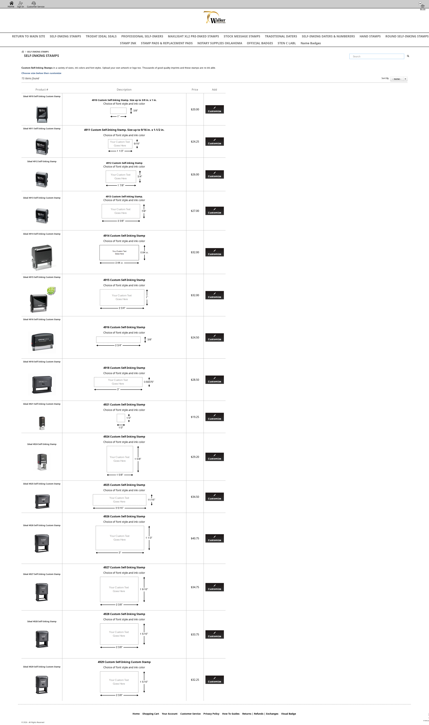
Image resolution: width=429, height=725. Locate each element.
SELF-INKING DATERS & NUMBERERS (328, 36)
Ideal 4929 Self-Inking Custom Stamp (41, 666)
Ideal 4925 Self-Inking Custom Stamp (41, 483)
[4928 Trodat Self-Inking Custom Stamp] (42, 632)
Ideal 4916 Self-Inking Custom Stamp (41, 319)
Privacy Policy (211, 713)
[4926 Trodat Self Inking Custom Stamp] (42, 536)
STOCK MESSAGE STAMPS (242, 36)
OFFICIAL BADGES (260, 43)
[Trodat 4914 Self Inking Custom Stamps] (41, 244)
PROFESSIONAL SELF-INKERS (142, 36)
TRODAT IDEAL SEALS (101, 36)
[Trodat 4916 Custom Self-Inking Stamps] (42, 330)
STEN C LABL (287, 43)
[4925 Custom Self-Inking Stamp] (42, 494)
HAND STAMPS (370, 36)
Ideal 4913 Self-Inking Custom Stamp (41, 197)
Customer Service (35, 6)
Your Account (169, 713)
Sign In (20, 6)
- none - (396, 78)
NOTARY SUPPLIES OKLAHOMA (219, 43)
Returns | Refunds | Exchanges (260, 713)
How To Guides (230, 713)
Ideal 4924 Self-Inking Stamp (41, 444)
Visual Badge (288, 713)
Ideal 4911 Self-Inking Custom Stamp (41, 128)
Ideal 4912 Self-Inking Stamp (41, 161)
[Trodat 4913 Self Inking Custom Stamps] (42, 208)
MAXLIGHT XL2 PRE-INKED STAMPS (193, 36)
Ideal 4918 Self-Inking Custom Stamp (41, 361)
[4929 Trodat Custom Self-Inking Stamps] (42, 677)
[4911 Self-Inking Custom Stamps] (42, 139)
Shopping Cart (150, 713)
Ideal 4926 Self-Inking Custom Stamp (41, 525)
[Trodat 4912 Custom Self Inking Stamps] (42, 172)
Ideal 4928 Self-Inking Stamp (41, 621)
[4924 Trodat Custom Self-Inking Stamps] (42, 455)
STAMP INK (128, 43)
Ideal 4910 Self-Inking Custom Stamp (41, 96)
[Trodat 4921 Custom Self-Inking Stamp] (41, 414)
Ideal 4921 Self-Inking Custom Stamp (41, 403)
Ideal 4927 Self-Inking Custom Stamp (41, 574)
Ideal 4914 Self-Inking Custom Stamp (41, 233)
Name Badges (311, 43)
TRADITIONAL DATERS (281, 36)
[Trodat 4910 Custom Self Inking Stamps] (42, 107)
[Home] (22, 51)
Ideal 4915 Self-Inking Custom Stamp (41, 277)
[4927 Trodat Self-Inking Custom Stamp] (42, 585)
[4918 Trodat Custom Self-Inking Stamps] (42, 372)
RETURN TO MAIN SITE (28, 36)
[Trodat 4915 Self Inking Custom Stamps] (42, 288)
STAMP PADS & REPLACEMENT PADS (167, 43)
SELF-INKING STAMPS (65, 36)
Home (11, 6)
